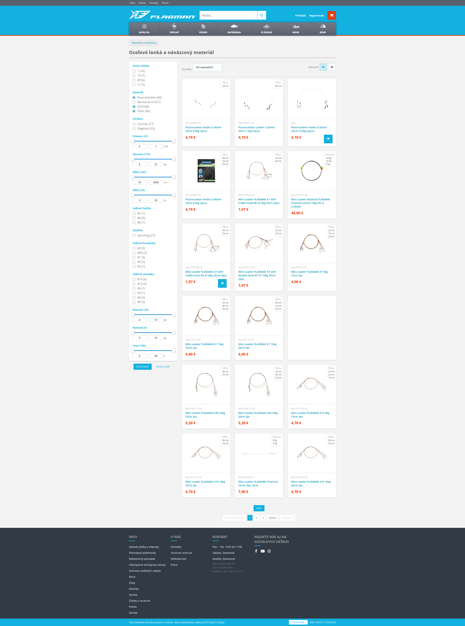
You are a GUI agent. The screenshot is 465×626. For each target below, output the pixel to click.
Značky (142, 2)
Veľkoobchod (178, 558)
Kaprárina (234, 32)
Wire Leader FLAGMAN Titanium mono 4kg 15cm (258, 483)
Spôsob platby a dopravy (144, 547)
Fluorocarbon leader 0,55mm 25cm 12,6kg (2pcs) (309, 129)
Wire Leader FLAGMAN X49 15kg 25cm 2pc (205, 414)
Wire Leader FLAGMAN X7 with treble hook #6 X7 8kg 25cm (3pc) (258, 201)
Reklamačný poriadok (142, 558)
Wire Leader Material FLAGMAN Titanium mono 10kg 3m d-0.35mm (310, 203)
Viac (259, 508)
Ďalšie (272, 517)
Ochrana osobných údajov (145, 570)
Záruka (133, 612)
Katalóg (144, 32)
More (295, 32)
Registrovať (316, 15)
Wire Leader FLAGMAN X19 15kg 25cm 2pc (205, 483)
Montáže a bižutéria (144, 42)
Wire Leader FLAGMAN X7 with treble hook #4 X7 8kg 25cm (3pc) (206, 273)
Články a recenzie (139, 600)
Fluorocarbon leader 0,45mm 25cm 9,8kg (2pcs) (203, 129)
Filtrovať (142, 366)
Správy (133, 594)
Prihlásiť (300, 15)
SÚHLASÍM (298, 622)
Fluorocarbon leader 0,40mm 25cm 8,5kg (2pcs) (203, 201)
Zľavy (132, 2)
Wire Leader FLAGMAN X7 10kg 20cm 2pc (257, 345)
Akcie (132, 576)
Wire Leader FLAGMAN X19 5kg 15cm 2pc (310, 414)
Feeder (203, 32)
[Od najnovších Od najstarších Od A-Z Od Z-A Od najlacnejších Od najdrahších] (207, 67)
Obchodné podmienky (142, 553)
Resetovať (163, 366)
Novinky (134, 588)
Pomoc (165, 2)
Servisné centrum (181, 553)
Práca (174, 564)
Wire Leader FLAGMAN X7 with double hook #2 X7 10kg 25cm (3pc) (257, 275)
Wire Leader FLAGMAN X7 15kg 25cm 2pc (204, 345)
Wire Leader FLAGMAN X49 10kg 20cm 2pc (258, 414)
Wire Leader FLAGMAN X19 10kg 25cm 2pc (311, 483)
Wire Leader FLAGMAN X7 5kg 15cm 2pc (309, 273)
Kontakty (153, 2)
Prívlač (174, 32)
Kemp (323, 32)
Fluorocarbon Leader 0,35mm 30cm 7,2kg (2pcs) (256, 129)
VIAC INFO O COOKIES (323, 622)
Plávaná (266, 32)
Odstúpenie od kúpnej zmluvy (147, 564)
